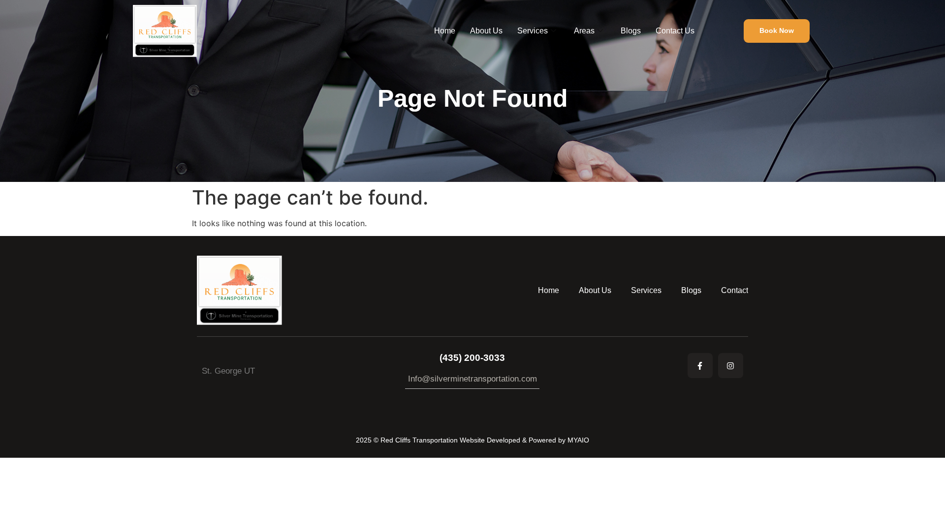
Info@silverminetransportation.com (472, 379)
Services (532, 31)
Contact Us (675, 31)
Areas (584, 31)
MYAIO (578, 440)
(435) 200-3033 (472, 358)
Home (444, 31)
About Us (486, 31)
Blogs (631, 31)
